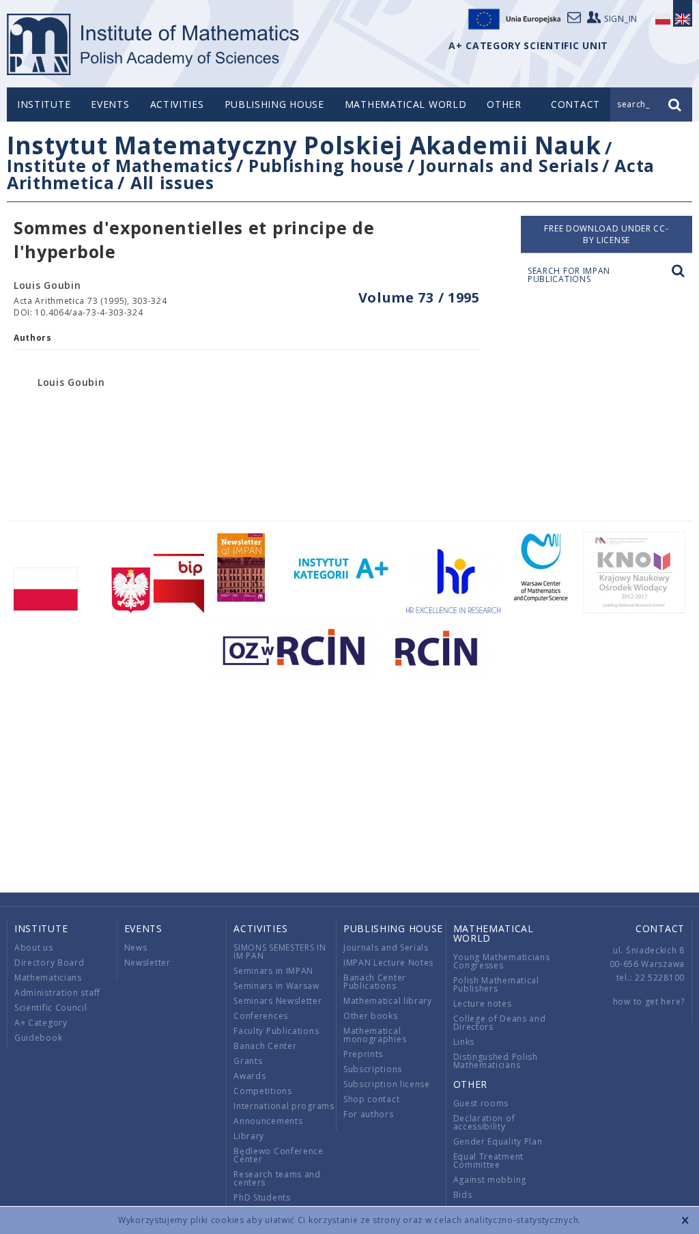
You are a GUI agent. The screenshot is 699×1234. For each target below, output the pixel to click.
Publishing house (274, 104)
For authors (368, 1114)
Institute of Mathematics (120, 165)
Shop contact (371, 1099)
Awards (249, 1076)
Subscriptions (372, 1069)
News (135, 947)
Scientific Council (50, 1007)
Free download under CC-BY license (606, 234)
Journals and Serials (509, 165)
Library (248, 1136)
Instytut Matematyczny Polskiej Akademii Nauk (304, 145)
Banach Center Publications (374, 982)
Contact (660, 928)
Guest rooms (481, 1103)
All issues (172, 182)
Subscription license (386, 1084)
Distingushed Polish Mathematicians (495, 1061)
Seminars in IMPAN (273, 971)
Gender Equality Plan (498, 1141)
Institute (43, 104)
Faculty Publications (276, 1031)
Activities (177, 104)
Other (504, 104)
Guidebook (38, 1037)
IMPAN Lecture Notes (388, 962)
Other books (370, 1016)
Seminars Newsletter (277, 1001)
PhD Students (261, 1197)
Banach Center (264, 1046)
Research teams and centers (277, 1178)
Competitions (262, 1091)
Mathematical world (406, 104)
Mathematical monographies (374, 1035)
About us (33, 947)
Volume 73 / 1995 (419, 297)
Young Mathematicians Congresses (501, 961)
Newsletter (147, 962)
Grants (247, 1061)
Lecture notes (482, 1003)
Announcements (267, 1121)
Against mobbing (490, 1180)
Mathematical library (387, 1001)
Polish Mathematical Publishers (496, 984)
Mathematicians (48, 977)
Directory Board (49, 962)
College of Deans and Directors (499, 1023)
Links (464, 1042)
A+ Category (41, 1022)
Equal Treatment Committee (488, 1160)
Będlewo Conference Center (278, 1155)
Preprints (363, 1054)
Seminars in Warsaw (276, 986)
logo (154, 44)
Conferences (260, 1016)
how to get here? (649, 1001)
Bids (462, 1195)
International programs (283, 1106)
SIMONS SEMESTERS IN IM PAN (279, 952)
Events (110, 104)
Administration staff (57, 992)
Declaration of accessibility (484, 1122)
